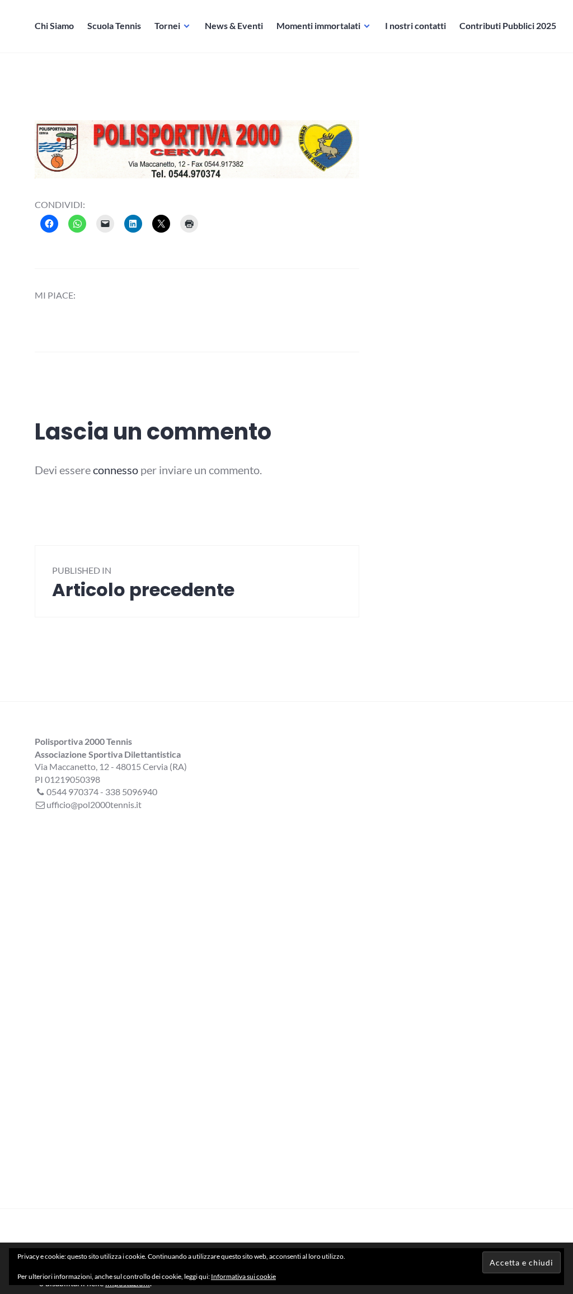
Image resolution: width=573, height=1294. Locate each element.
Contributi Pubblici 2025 (507, 25)
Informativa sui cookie (243, 1276)
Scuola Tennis (114, 25)
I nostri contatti (415, 25)
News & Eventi (234, 25)
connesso (115, 469)
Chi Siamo (54, 25)
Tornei (167, 25)
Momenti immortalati (318, 25)
